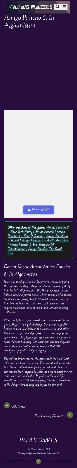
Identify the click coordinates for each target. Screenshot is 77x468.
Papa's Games (37, 449)
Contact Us (53, 453)
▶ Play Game (38, 210)
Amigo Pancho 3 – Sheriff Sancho (36, 233)
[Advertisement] (38, 69)
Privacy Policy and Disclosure (32, 453)
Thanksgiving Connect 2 (52, 415)
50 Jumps (16, 406)
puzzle (27, 295)
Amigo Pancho (44, 231)
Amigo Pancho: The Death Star (35, 251)
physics (29, 337)
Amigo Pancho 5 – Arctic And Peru (45, 240)
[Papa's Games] (30, 7)
